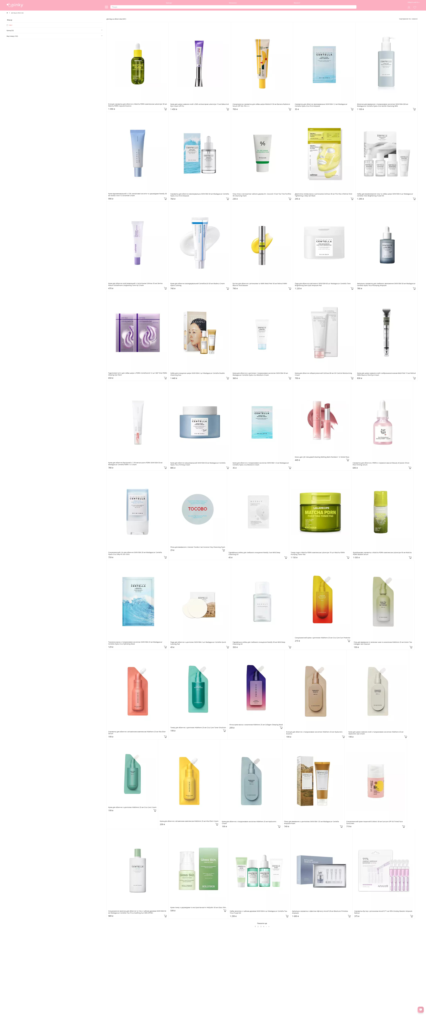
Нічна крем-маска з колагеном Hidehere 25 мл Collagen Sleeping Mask (256, 725)
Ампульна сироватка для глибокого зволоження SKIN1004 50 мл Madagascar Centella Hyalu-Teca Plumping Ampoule (386, 284)
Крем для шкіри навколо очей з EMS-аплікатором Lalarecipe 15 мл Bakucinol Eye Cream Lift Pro (199, 105)
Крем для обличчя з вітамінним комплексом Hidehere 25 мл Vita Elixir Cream (189, 821)
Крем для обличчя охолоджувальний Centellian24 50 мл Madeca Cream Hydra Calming (197, 284)
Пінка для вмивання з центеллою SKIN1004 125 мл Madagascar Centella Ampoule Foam (311, 822)
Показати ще (262, 923)
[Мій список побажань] (414, 7)
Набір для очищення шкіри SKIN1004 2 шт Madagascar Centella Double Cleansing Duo (197, 374)
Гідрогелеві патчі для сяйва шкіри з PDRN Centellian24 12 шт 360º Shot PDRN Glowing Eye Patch (137, 374)
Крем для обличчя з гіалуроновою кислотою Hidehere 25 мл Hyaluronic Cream (249, 822)
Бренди (169, 3)
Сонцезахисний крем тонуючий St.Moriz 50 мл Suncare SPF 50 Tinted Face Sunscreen (374, 822)
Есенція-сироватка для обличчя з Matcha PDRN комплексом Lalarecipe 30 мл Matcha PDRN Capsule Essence (137, 105)
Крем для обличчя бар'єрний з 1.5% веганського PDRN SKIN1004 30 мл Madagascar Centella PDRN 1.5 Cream (135, 464)
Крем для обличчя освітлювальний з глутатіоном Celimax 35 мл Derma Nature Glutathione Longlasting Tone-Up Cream (135, 284)
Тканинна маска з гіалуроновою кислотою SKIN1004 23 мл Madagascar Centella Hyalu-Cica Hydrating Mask (135, 643)
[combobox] (415, 19)
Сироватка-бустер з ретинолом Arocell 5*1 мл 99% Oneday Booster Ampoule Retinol (383, 912)
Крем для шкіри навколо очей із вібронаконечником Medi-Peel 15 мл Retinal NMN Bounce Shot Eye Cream (386, 374)
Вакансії (297, 3)
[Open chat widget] (421, 1010)
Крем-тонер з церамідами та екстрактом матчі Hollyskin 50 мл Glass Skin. (198, 907)
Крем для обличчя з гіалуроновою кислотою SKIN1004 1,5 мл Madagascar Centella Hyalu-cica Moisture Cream (261, 464)
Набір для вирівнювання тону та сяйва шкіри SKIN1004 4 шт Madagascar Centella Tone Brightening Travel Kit (385, 195)
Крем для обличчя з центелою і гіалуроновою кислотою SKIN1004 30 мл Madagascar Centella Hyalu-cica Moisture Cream (260, 374)
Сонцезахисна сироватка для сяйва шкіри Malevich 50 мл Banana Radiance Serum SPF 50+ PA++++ (261, 105)
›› (268, 926)
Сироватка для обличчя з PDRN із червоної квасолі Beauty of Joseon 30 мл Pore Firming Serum (381, 464)
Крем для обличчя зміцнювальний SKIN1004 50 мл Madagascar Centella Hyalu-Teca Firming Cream (198, 464)
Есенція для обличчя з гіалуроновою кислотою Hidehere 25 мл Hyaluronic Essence (314, 733)
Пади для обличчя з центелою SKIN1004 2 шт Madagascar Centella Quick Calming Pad (198, 643)
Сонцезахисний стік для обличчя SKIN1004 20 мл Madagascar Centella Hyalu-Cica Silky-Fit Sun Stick (135, 553)
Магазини (233, 3)
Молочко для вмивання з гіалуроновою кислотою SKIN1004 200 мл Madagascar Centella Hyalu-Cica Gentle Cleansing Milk (383, 105)
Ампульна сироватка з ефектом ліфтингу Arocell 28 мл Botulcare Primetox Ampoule (320, 912)
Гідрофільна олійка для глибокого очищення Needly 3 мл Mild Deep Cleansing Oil (255, 553)
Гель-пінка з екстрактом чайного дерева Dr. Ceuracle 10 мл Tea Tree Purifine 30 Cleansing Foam (262, 195)
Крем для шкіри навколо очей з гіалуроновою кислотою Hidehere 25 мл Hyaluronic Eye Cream (376, 733)
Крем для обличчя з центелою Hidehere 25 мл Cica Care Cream (132, 807)
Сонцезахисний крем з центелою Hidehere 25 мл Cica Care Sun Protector (322, 638)
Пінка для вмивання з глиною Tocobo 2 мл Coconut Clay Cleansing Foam (197, 547)
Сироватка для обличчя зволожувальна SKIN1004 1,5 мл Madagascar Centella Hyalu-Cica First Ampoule (321, 105)
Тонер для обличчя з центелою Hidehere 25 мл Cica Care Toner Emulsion (198, 728)
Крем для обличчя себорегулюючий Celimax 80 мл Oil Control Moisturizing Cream (323, 374)
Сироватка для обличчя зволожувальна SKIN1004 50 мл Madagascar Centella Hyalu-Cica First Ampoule (199, 195)
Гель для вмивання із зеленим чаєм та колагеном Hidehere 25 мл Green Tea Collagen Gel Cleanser (383, 643)
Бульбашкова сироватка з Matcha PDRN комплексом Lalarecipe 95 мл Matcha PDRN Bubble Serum (382, 553)
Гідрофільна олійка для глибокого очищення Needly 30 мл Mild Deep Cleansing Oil (259, 643)
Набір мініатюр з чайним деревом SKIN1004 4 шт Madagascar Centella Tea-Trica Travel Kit (258, 912)
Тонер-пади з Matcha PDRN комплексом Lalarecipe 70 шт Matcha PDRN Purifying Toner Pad (318, 553)
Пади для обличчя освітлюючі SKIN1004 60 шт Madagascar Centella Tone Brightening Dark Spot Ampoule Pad (323, 284)
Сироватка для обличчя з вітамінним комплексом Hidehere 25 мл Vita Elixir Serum (137, 733)
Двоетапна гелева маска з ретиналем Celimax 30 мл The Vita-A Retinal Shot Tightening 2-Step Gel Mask (324, 195)
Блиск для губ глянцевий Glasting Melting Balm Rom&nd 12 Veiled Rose (322, 457)
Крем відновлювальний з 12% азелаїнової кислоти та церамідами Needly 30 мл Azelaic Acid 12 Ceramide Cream (137, 195)
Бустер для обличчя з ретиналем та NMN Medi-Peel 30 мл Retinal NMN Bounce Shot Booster (260, 284)
